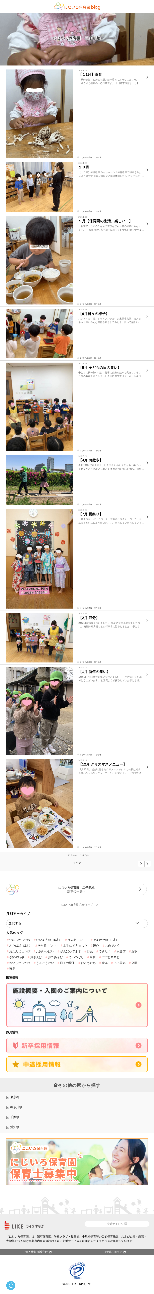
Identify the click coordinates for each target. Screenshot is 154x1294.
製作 (96, 945)
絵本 (105, 963)
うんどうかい (45, 963)
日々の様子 (67, 963)
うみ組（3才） (77, 939)
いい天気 (119, 963)
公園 (134, 963)
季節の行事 (16, 957)
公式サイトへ (115, 1223)
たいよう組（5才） (49, 939)
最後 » (147, 864)
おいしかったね (19, 963)
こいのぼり (76, 957)
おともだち (88, 963)
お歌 (134, 951)
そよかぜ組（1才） (106, 939)
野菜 (90, 951)
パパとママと (110, 957)
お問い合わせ (113, 1251)
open (10, 1285)
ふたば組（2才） (20, 945)
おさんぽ (36, 957)
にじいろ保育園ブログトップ (77, 904)
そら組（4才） (47, 945)
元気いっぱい (45, 951)
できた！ (105, 951)
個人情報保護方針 (36, 1251)
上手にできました (75, 945)
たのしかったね (19, 939)
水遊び (121, 951)
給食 (93, 957)
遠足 (12, 968)
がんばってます (70, 951)
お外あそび (55, 957)
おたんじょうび (19, 951)
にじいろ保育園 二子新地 (77, 38)
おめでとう (112, 945)
